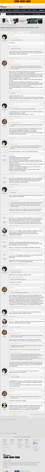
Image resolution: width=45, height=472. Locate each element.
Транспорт (20, 443)
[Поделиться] (40, 35)
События (27, 445)
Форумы (3, 14)
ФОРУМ (34, 10)
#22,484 (42, 119)
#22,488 (42, 187)
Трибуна (26, 443)
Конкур (4, 442)
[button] (12, 14)
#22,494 (42, 287)
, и (15, 116)
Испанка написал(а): (14, 290)
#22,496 (42, 319)
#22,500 (42, 403)
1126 (17, 32)
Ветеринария (27, 446)
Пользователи (21, 14)
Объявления (16, 10)
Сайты (11, 443)
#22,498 (42, 368)
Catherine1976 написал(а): (15, 64)
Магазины (12, 442)
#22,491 (42, 240)
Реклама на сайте (37, 447)
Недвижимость (21, 445)
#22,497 (42, 330)
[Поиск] (43, 14)
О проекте (35, 446)
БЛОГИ (29, 10)
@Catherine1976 (14, 230)
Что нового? (9, 14)
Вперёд (27, 32)
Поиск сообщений (11, 16)
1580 (24, 32)
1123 (9, 32)
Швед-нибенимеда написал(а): (16, 270)
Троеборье (5, 443)
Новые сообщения (4, 16)
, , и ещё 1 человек (19, 100)
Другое (4, 450)
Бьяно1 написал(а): (14, 38)
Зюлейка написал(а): (14, 190)
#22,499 (42, 391)
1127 (20, 32)
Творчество (27, 447)
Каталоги (23, 10)
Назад (3, 32)
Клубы (11, 441)
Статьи (9, 10)
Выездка (5, 441)
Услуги (19, 441)
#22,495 (42, 309)
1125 (14, 32)
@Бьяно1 (11, 312)
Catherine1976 (3, 29)
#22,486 (42, 154)
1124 (12, 32)
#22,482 (42, 61)
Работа (19, 442)
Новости (3, 10)
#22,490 (42, 228)
